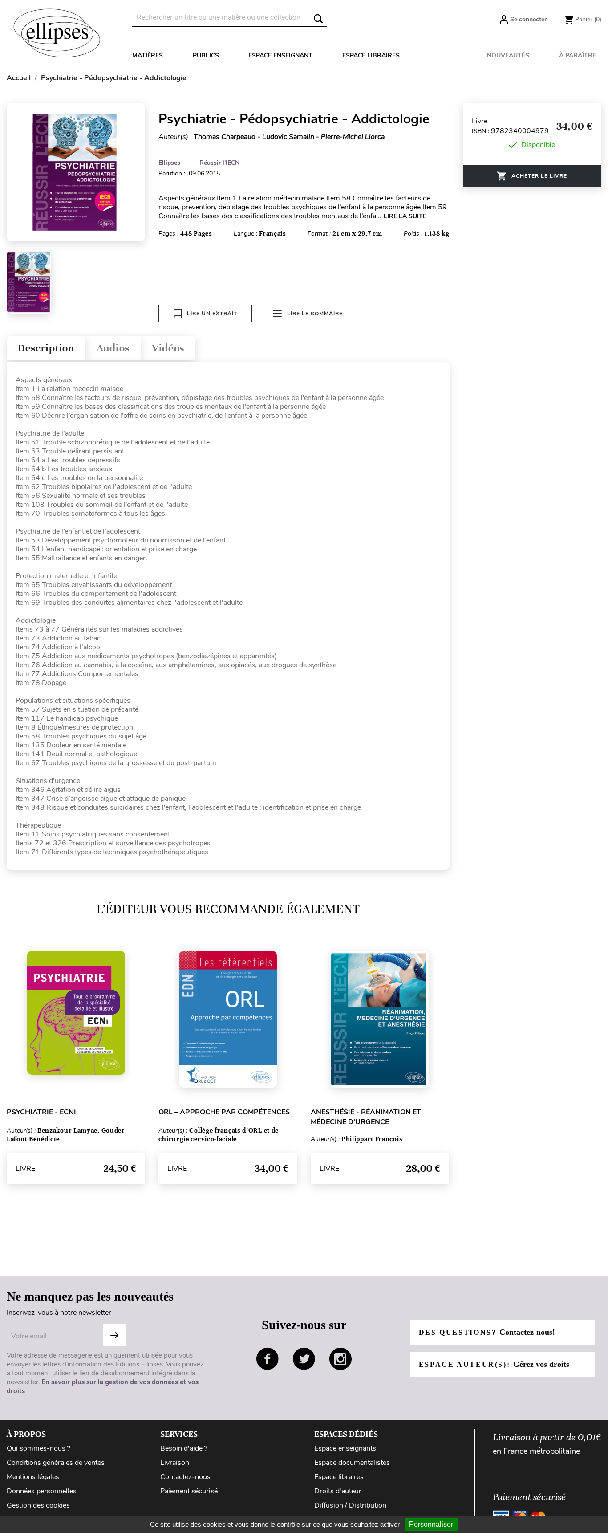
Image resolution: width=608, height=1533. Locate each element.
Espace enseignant (280, 55)
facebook (267, 1359)
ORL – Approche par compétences (224, 1112)
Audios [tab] (113, 348)
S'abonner (114, 1335)
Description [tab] (46, 348)
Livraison (174, 1463)
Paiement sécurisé (189, 1491)
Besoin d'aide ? (183, 1448)
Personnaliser (431, 1524)
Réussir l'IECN (219, 163)
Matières (147, 55)
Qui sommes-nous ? (38, 1448)
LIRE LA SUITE (405, 216)
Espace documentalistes (352, 1463)
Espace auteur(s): (494, 1364)
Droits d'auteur (337, 1491)
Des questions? (487, 1332)
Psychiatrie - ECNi (41, 1112)
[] (318, 18)
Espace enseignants (345, 1448)
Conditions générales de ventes (56, 1463)
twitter (304, 1359)
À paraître (577, 55)
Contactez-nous (185, 1477)
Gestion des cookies (38, 1505)
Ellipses (169, 163)
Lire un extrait (212, 313)
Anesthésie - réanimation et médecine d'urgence (366, 1117)
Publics (206, 55)
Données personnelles (42, 1491)
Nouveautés (508, 55)
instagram (340, 1359)
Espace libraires (371, 55)
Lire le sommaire (315, 313)
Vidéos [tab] (168, 348)
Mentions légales (33, 1477)
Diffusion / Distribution (350, 1505)
